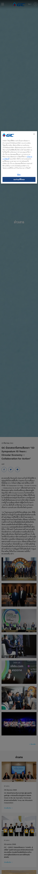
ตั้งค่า (19, 175)
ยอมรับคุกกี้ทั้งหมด (19, 179)
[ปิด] (34, 134)
